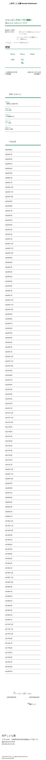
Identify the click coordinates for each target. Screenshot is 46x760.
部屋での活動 (9, 129)
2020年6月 (8, 497)
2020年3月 (8, 507)
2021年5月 (8, 446)
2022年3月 (8, 399)
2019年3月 (8, 558)
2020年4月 (8, 502)
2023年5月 (8, 333)
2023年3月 (8, 342)
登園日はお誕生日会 (11, 104)
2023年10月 (9, 309)
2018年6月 (8, 596)
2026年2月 (8, 178)
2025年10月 (9, 197)
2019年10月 (9, 530)
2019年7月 (8, 540)
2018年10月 (9, 582)
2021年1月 (8, 465)
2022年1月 (8, 408)
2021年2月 (8, 460)
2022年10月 (9, 366)
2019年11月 (9, 526)
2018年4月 (8, 606)
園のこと (6, 748)
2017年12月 (9, 624)
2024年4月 (8, 281)
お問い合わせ (34, 748)
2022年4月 (8, 394)
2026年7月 (8, 154)
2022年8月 (8, 375)
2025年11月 (9, 192)
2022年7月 (8, 380)
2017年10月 (9, 634)
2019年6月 (8, 544)
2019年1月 (8, 568)
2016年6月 (8, 667)
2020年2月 (8, 512)
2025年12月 (9, 187)
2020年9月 (8, 483)
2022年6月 (8, 385)
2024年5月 (8, 277)
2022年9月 (8, 370)
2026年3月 (8, 173)
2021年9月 (8, 427)
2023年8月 (8, 319)
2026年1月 (8, 182)
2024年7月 (8, 267)
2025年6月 (8, 215)
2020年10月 (9, 479)
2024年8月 (8, 262)
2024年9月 (8, 258)
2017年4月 (8, 657)
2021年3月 (8, 455)
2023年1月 (8, 352)
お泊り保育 (8, 110)
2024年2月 (8, 291)
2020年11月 (9, 474)
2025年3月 (8, 230)
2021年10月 (9, 422)
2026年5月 (8, 164)
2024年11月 (9, 248)
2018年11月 (9, 577)
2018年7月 (8, 591)
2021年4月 (8, 450)
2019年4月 (8, 554)
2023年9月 (8, 314)
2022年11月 (9, 361)
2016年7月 (8, 662)
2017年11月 (9, 629)
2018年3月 (8, 610)
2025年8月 (8, 206)
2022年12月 (9, 356)
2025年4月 (8, 225)
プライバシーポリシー (19, 748)
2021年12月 (9, 413)
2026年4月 (8, 168)
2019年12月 (9, 521)
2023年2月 (8, 347)
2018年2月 (8, 615)
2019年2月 (8, 563)
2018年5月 (8, 601)
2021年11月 (9, 418)
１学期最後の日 (9, 116)
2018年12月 (9, 573)
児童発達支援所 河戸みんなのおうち (16, 751)
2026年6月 (8, 159)
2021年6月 (8, 441)
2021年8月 (8, 432)
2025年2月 (8, 234)
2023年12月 (9, 300)
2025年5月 (8, 220)
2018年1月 (8, 620)
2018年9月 (8, 587)
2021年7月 (8, 436)
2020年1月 (8, 516)
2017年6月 (8, 648)
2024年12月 (9, 244)
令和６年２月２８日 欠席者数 (34, 73)
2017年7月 (8, 643)
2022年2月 (8, 403)
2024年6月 (8, 272)
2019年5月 (8, 549)
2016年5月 (8, 671)
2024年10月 (9, 253)
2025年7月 (8, 211)
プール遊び (8, 123)
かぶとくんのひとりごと (16, 23)
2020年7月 (8, 493)
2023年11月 (9, 305)
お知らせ (7, 23)
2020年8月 (8, 488)
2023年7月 (8, 323)
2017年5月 (8, 653)
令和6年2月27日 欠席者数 (12, 73)
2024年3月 (8, 286)
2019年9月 (8, 535)
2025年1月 (8, 239)
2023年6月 (8, 328)
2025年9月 (8, 201)
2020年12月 (9, 469)
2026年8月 (8, 150)
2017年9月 (8, 638)
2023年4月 (8, 338)
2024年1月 (8, 295)
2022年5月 (8, 389)
